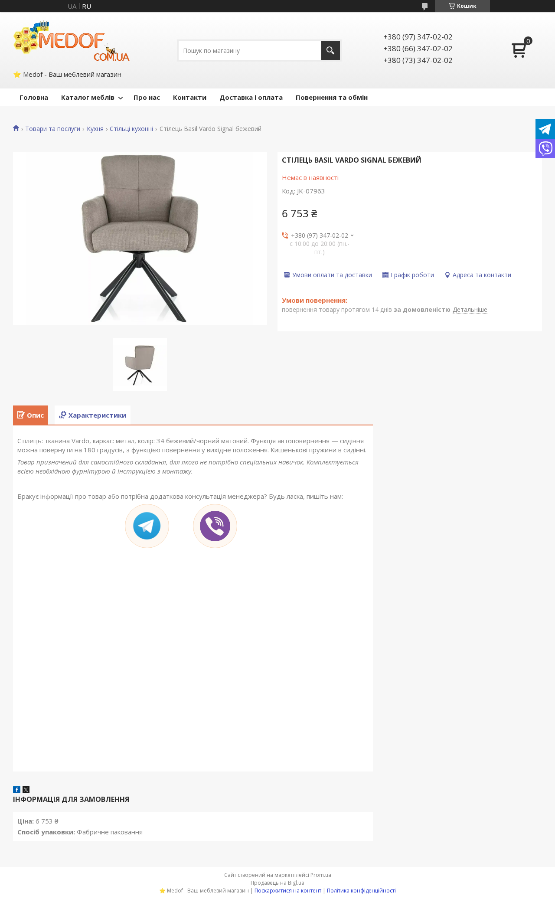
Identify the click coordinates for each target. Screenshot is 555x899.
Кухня (95, 129)
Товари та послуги (52, 129)
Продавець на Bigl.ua (277, 882)
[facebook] (16, 790)
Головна (34, 97)
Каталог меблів (87, 97)
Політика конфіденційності (361, 890)
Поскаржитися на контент (288, 890)
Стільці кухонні (131, 129)
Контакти (189, 97)
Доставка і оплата (251, 97)
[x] (26, 790)
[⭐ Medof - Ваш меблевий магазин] (71, 40)
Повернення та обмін (332, 97)
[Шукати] (330, 50)
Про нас (147, 97)
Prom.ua (320, 875)
